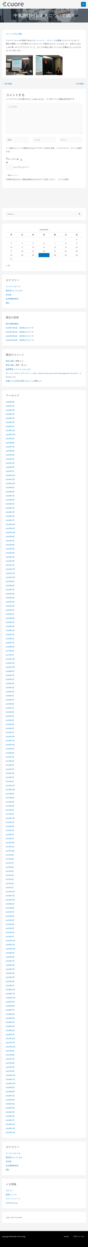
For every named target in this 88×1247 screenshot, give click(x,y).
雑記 (20, 34)
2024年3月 (10, 512)
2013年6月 (10, 798)
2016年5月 (10, 679)
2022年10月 (10, 577)
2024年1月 (10, 520)
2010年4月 (10, 924)
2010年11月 (10, 896)
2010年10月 (10, 900)
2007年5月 (10, 1067)
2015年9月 (10, 700)
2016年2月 (10, 692)
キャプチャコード (20, 167)
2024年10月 (10, 483)
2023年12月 (10, 524)
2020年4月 (10, 626)
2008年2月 (10, 1030)
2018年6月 (10, 647)
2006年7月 (10, 1096)
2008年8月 (10, 1006)
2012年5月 (10, 822)
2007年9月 (10, 1051)
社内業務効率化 (12, 299)
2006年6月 (10, 1100)
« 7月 (8, 266)
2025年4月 (10, 459)
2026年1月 (10, 426)
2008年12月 (10, 989)
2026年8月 (10, 402)
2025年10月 (10, 434)
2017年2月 (10, 651)
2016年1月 (10, 696)
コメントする (11, 34)
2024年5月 (10, 504)
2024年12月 (10, 475)
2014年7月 (10, 757)
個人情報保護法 (12, 324)
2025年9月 (10, 438)
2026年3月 (10, 422)
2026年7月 (10, 406)
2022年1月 (10, 614)
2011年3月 (10, 879)
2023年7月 (10, 541)
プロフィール (78, 1236)
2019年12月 (10, 630)
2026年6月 (10, 410)
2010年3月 (10, 928)
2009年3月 (10, 977)
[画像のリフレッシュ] (21, 159)
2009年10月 (10, 949)
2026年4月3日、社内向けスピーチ (20, 340)
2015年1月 (10, 732)
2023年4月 (10, 553)
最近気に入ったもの (14, 290)
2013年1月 (10, 814)
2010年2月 (10, 932)
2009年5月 (10, 969)
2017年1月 (10, 655)
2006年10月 (10, 1083)
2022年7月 (10, 590)
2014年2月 (10, 777)
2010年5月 (10, 920)
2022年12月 (10, 569)
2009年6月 (10, 965)
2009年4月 (10, 973)
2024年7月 (10, 496)
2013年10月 (10, 790)
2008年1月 (10, 1034)
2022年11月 (10, 573)
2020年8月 (10, 618)
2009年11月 (10, 945)
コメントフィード (13, 1199)
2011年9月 (10, 855)
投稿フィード (11, 1195)
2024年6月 (10, 500)
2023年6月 (10, 545)
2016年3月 (10, 688)
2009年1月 (10, 985)
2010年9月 (10, 904)
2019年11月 (10, 634)
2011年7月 (10, 863)
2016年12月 (10, 659)
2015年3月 (10, 724)
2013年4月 (10, 802)
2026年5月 (10, 414)
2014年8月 (10, 753)
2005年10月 (10, 1132)
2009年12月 (10, 940)
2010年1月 (10, 936)
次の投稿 (81, 84)
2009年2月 (10, 981)
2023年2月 (10, 561)
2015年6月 (10, 712)
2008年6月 (10, 1014)
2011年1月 (9, 887)
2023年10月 (10, 532)
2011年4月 (10, 875)
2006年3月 (10, 1112)
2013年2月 (10, 810)
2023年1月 (10, 565)
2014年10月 (10, 745)
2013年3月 (10, 806)
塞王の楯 (9, 361)
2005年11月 (10, 1128)
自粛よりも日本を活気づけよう (18, 381)
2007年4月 (10, 1071)
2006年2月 (10, 1116)
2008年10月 (10, 998)
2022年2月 (10, 610)
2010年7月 (10, 912)
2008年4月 (10, 1022)
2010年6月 (10, 916)
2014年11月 (10, 741)
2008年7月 (10, 1010)
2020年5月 (10, 622)
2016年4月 (10, 683)
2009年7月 (10, 961)
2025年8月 (10, 443)
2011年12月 (10, 843)
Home (66, 1236)
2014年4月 (10, 769)
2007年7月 (10, 1059)
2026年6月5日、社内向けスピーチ (20, 332)
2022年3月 (10, 606)
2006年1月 (10, 1120)
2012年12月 (10, 818)
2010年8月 (10, 908)
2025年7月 (10, 447)
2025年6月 (10, 451)
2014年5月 (10, 765)
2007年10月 (10, 1047)
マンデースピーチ (13, 286)
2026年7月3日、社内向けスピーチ (20, 328)
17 (11, 251)
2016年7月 (10, 675)
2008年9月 (10, 1002)
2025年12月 (10, 430)
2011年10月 (10, 851)
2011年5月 (10, 871)
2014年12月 (10, 736)
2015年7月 (10, 708)
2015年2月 (10, 728)
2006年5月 (10, 1104)
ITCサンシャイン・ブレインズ (43, 40)
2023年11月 (10, 528)
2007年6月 (10, 1063)
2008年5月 (10, 1018)
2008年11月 (10, 994)
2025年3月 (10, 463)
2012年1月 (10, 838)
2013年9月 (10, 794)
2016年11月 (10, 663)
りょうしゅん (21, 369)
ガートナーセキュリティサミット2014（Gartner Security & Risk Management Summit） (42, 373)
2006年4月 (10, 1108)
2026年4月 (10, 418)
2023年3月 (10, 557)
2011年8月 (10, 859)
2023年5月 (10, 549)
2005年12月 (10, 1124)
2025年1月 (10, 471)
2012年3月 (10, 830)
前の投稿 (7, 84)
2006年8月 (10, 1091)
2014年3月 (10, 773)
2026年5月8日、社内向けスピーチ (20, 336)
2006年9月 (10, 1087)
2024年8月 (10, 492)
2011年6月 (10, 867)
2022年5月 (10, 598)
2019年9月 (10, 639)
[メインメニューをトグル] (83, 4)
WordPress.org (11, 1203)
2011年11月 (10, 847)
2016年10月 (10, 667)
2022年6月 (10, 594)
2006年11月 (10, 1079)
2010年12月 (10, 892)
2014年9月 (10, 749)
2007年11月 (10, 1042)
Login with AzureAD (14, 1217)
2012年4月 (10, 826)
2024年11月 (10, 479)
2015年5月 (10, 716)
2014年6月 (10, 761)
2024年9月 (10, 487)
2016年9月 (10, 671)
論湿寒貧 (9, 369)
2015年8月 (10, 704)
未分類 (8, 295)
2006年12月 (10, 1075)
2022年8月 (10, 585)
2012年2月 (10, 834)
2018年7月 (10, 643)
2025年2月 (10, 467)
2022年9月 (10, 581)
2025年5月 (10, 455)
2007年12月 (10, 1038)
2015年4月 (10, 720)
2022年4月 (10, 602)
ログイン (9, 1190)
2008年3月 (10, 1026)
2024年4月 (10, 508)
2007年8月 (10, 1055)
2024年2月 (10, 516)
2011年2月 (10, 883)
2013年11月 (10, 785)
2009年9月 (10, 953)
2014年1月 (10, 781)
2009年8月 (10, 957)
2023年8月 (10, 536)
